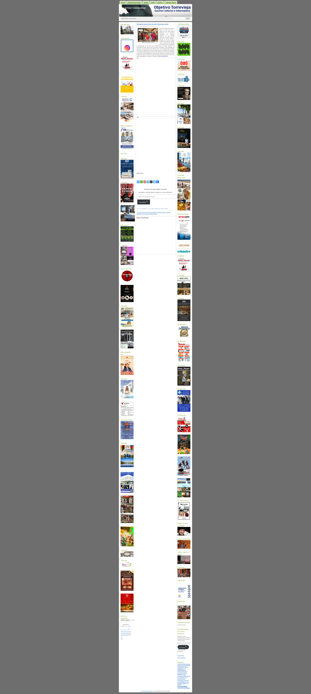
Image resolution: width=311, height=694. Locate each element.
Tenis (187, 683)
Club (188, 665)
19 (124, 633)
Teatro (184, 683)
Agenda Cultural (181, 664)
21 (127, 633)
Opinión (183, 679)
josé (178, 677)
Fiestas (179, 674)
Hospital (188, 676)
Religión (182, 682)
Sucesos (179, 683)
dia (185, 670)
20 (125, 633)
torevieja (179, 684)
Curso (183, 668)
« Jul (122, 638)
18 (122, 633)
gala (185, 674)
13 (125, 631)
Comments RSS (132, 18)
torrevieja (166, 208)
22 (128, 633)
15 (128, 631)
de (185, 668)
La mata (181, 677)
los (186, 677)
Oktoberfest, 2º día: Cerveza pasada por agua (147, 214)
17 (121, 633)
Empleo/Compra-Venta (134, 2)
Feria (182, 673)
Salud (188, 681)
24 (121, 635)
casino (179, 665)
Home (122, 2)
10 (121, 631)
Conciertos (180, 667)
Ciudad (185, 665)
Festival (185, 673)
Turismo (179, 688)
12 (124, 631)
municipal (179, 679)
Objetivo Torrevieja (133, 8)
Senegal (162, 208)
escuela (179, 673)
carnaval (188, 664)
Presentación (180, 680)
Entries (125, 18)
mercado (155, 208)
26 (124, 635)
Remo (185, 681)
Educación (184, 671)
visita (185, 688)
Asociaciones (144, 208)
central (152, 208)
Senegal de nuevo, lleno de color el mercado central (152, 24)
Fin (183, 674)
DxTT (153, 2)
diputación (179, 671)
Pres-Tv (160, 2)
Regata (178, 681)
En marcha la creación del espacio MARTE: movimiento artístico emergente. (154, 212)
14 (127, 631)
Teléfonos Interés (171, 2)
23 (130, 633)
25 (122, 635)
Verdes (182, 688)
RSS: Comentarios (181, 657)
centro (182, 665)
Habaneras (180, 676)
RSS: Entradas (180, 655)
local (185, 677)
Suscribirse (142, 202)
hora (184, 676)
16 (130, 631)
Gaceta (146, 2)
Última (188, 688)
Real (187, 680)
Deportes (180, 670)
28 (127, 635)
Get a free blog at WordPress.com (147, 691)
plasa (159, 208)
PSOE (185, 680)
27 (125, 635)
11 (122, 631)
